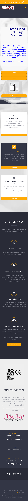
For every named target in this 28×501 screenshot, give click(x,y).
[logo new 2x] (14, 413)
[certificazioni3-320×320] (14, 364)
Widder (17, 493)
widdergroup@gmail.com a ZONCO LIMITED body (14, 2)
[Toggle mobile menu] (25, 8)
